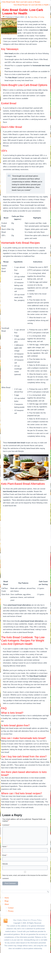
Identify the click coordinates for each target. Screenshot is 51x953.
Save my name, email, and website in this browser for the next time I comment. (25, 876)
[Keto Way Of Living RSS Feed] (6, 921)
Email (4, 855)
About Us (26, 920)
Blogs (7, 901)
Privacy (10, 911)
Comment (6, 825)
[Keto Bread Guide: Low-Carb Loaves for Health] (9, 34)
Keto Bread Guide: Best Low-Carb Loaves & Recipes (21, 2)
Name (4, 846)
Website (5, 864)
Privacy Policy (36, 920)
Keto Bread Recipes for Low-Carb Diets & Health (31, 5)
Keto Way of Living (37, 17)
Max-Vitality (17, 920)
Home (7, 898)
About (7, 904)
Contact (11, 908)
